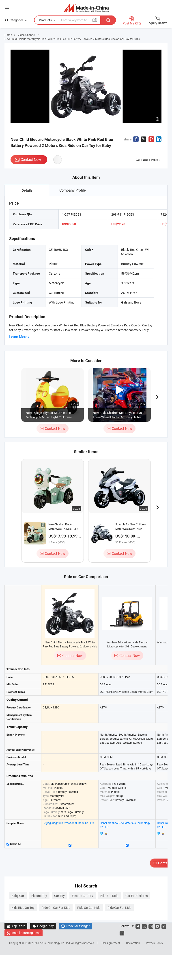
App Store (16, 926)
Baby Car (17, 896)
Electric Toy (39, 896)
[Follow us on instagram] (150, 926)
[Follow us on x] (144, 926)
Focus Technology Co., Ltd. (54, 943)
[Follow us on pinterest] (163, 926)
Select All (15, 844)
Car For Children (136, 896)
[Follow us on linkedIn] (122, 933)
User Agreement (110, 943)
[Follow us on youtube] (157, 926)
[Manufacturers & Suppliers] (86, 7)
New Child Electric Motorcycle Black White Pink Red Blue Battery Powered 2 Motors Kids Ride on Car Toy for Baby (70, 646)
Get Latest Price (147, 159)
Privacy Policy (154, 943)
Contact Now (31, 159)
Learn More (18, 336)
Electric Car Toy (82, 896)
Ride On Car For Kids (56, 907)
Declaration (133, 943)
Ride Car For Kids (119, 907)
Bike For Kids (109, 896)
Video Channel (26, 35)
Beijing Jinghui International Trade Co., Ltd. (69, 823)
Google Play (43, 926)
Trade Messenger (75, 926)
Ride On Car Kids (88, 907)
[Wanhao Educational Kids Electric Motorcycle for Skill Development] (127, 613)
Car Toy (59, 896)
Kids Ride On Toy (22, 907)
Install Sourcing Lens (25, 933)
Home (8, 35)
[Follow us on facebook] (137, 926)
